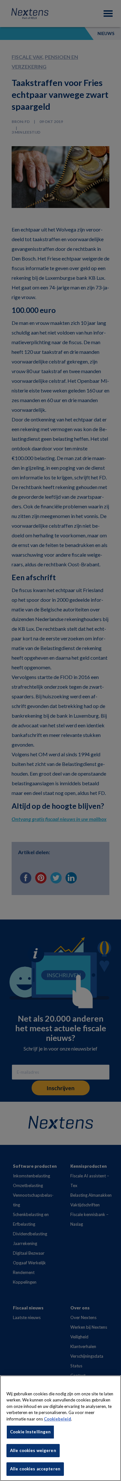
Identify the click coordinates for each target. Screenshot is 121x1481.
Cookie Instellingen (30, 1431)
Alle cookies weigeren (33, 1450)
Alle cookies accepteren (35, 1468)
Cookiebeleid (57, 1418)
